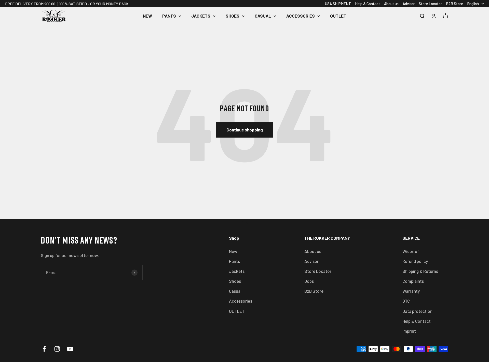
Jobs (309, 281)
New (147, 15)
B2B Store (454, 3)
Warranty (411, 290)
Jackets (200, 15)
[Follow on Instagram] (57, 348)
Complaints (413, 281)
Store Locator (430, 3)
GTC (406, 300)
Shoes (232, 15)
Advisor (409, 3)
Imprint (409, 330)
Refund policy (415, 261)
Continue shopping (244, 129)
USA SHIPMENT (338, 3)
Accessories (300, 15)
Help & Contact (367, 3)
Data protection (417, 311)
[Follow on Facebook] (44, 348)
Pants (169, 15)
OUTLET (338, 15)
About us (391, 3)
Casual (263, 15)
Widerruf (410, 251)
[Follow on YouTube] (70, 348)
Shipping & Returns (420, 271)
